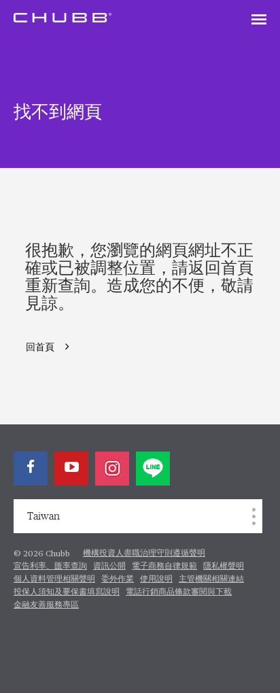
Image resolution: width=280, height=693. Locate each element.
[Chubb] (62, 17)
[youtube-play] (71, 469)
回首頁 (40, 347)
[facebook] (31, 469)
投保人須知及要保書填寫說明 (67, 592)
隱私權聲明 (223, 566)
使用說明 (156, 579)
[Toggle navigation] (258, 20)
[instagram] (112, 469)
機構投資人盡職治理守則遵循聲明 (144, 554)
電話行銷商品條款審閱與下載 (179, 592)
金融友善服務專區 (46, 605)
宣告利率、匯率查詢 (50, 566)
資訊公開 (109, 566)
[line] (153, 469)
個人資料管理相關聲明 (54, 579)
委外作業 (117, 579)
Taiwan (43, 516)
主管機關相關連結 (211, 579)
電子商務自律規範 (164, 566)
